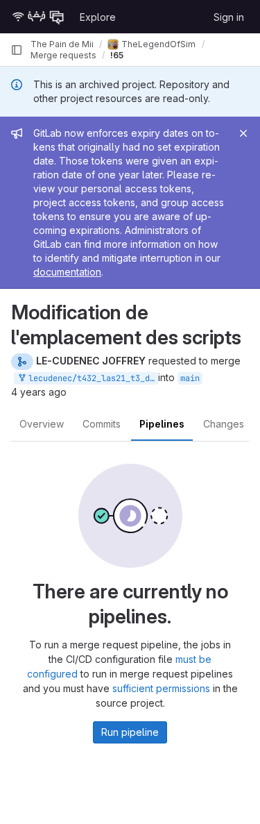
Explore (98, 17)
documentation (67, 272)
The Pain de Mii (62, 44)
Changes (223, 424)
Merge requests (63, 55)
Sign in (229, 17)
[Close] (243, 133)
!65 (116, 55)
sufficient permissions (161, 688)
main (190, 378)
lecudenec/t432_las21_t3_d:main (91, 378)
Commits (102, 424)
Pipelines (161, 424)
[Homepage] (38, 17)
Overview (41, 424)
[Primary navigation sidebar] (17, 50)
